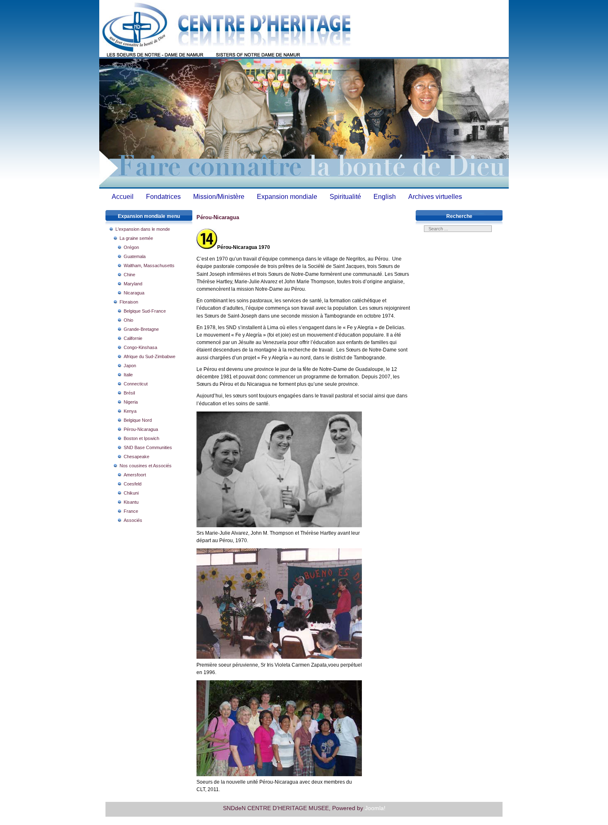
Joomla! (375, 808)
